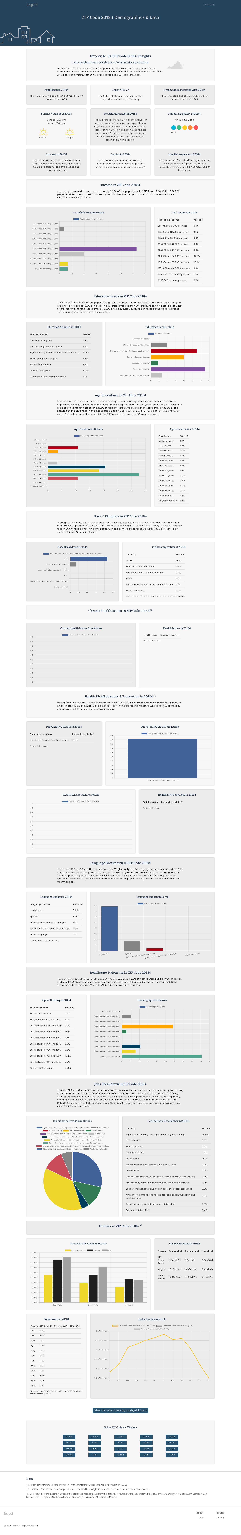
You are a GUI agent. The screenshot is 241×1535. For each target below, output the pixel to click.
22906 (146, 1436)
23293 (94, 1436)
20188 (95, 1442)
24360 (94, 1448)
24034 (69, 1448)
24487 (69, 1442)
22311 (94, 1454)
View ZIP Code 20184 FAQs (120, 1410)
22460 (120, 1454)
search (200, 1517)
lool (8, 1513)
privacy (220, 1517)
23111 (146, 1454)
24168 (146, 1442)
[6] (141, 1225)
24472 (172, 1442)
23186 (69, 1436)
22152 (120, 1442)
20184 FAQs (209, 4)
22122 (172, 1448)
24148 (172, 1436)
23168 (172, 1454)
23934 (120, 1448)
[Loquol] (32, 6)
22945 (120, 1436)
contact (221, 1512)
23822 (69, 1454)
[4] (151, 610)
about (200, 1512)
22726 (146, 1448)
